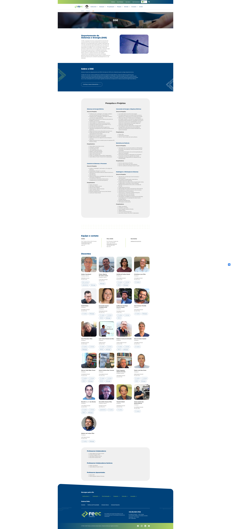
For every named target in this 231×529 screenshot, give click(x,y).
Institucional (93, 6)
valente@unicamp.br (120, 375)
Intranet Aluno (105, 504)
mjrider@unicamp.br (85, 374)
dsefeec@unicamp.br (136, 241)
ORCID (119, 285)
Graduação (101, 6)
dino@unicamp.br (102, 405)
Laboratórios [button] (85, 285)
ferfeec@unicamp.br (103, 311)
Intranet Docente (115, 504)
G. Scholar (127, 282)
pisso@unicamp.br (85, 342)
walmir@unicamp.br (85, 437)
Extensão (126, 6)
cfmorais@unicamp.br (121, 278)
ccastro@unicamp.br (103, 279)
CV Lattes (119, 282)
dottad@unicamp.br (85, 309)
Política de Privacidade (93, 504)
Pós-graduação (110, 6)
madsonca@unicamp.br (121, 342)
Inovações (133, 6)
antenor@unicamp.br (138, 309)
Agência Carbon (114, 525)
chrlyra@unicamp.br (138, 278)
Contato (141, 6)
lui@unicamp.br (102, 342)
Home (82, 10)
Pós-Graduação (105, 496)
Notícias (113, 1)
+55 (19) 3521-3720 (135, 512)
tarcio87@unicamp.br (138, 407)
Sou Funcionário (136, 1)
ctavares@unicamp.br (86, 242)
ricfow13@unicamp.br (112, 244)
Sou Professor (120, 1)
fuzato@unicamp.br (120, 311)
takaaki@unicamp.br (120, 405)
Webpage (93, 285)
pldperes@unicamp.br (138, 374)
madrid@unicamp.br (138, 342)
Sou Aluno (128, 1)
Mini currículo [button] (85, 282)
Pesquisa (119, 6)
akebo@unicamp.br (85, 278)
